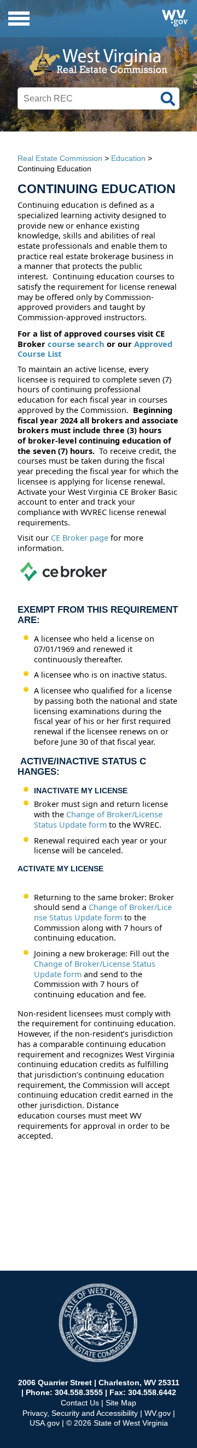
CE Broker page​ (79, 537)
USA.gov (45, 1423)
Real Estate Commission (60, 158)
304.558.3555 (79, 1392)
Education (128, 158)
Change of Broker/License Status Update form (98, 819)
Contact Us (80, 1402)
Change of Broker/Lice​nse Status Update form (103, 912)
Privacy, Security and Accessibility (80, 1413)
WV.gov (157, 1413)
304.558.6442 (152, 1392)
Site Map (121, 1402)
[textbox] (98, 98)
